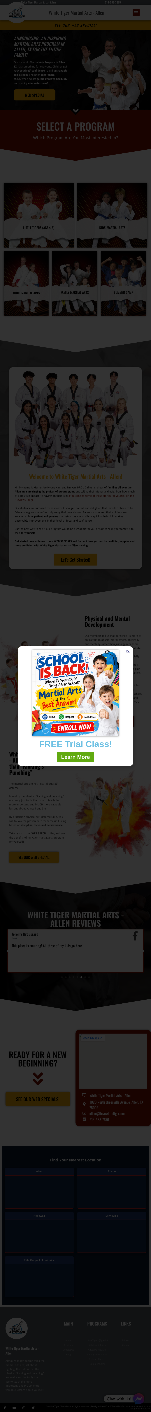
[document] (75, 706)
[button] (128, 651)
